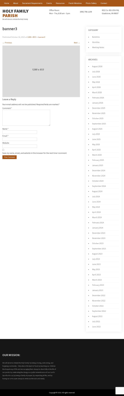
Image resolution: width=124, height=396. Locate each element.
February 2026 (98, 97)
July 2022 (96, 321)
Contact (104, 3)
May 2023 (96, 269)
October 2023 (97, 243)
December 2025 (98, 108)
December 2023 (98, 233)
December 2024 (98, 170)
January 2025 (97, 165)
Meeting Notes (98, 47)
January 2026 (97, 103)
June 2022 (96, 326)
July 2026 (96, 71)
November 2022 (98, 300)
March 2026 (97, 92)
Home (6, 3)
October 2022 (98, 306)
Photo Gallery (91, 3)
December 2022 (98, 295)
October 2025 (97, 118)
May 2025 (96, 144)
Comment (7, 108)
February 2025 (98, 160)
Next (77, 42)
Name (5, 129)
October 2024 (97, 181)
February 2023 (98, 285)
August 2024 (97, 191)
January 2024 (97, 228)
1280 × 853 (31, 37)
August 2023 (97, 254)
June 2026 (96, 77)
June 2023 (96, 264)
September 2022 (99, 311)
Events (49, 3)
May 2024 (96, 207)
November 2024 (98, 175)
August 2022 (97, 316)
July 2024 (96, 196)
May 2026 (96, 82)
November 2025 (98, 113)
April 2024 (96, 212)
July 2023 (96, 259)
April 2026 (96, 87)
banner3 (41, 37)
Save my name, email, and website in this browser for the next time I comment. (34, 153)
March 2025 (97, 155)
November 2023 (98, 238)
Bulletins (96, 37)
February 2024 (98, 222)
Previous (7, 42)
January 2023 (97, 290)
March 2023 (97, 280)
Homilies (96, 42)
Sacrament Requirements (32, 3)
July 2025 (96, 134)
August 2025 (97, 129)
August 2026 (97, 66)
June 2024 (96, 201)
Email (5, 136)
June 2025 (96, 139)
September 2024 (99, 186)
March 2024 (97, 217)
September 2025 (99, 123)
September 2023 (99, 248)
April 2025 (96, 149)
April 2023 (96, 274)
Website (5, 143)
